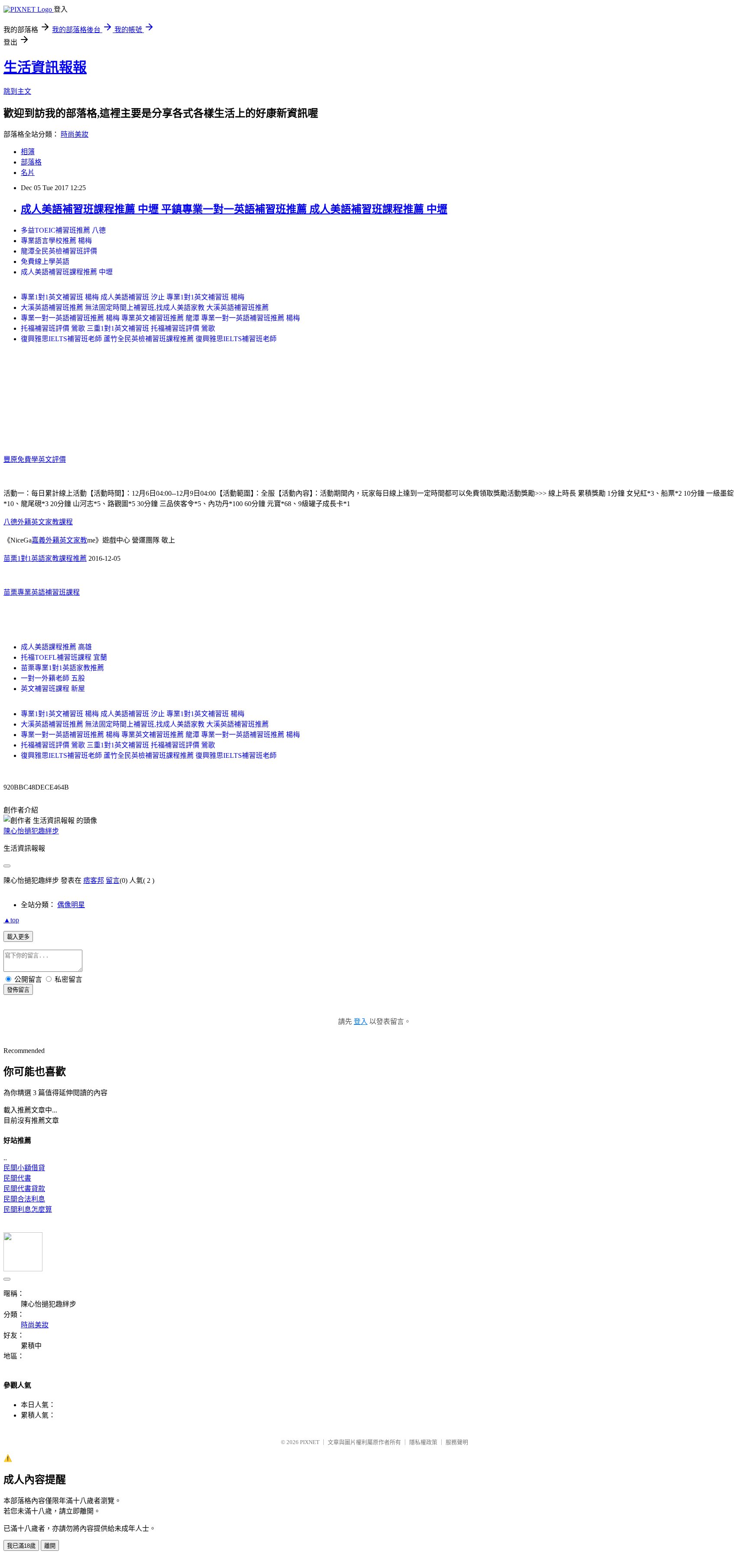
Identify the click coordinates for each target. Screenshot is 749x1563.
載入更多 (18, 937)
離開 (49, 1546)
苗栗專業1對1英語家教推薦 (62, 667)
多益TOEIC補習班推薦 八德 (63, 230)
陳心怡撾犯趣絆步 (31, 831)
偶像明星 (71, 904)
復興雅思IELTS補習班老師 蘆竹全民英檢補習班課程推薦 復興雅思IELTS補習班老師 (149, 338)
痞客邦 (93, 880)
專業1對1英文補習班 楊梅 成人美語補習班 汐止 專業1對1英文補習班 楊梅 (132, 297)
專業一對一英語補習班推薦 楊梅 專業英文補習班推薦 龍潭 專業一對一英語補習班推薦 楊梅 (160, 318)
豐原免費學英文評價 (34, 459)
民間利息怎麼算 (27, 1209)
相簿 (28, 151)
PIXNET (309, 1442)
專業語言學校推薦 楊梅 (56, 240)
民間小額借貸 (24, 1167)
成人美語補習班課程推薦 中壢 (67, 272)
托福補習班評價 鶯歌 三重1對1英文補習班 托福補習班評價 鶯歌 (118, 328)
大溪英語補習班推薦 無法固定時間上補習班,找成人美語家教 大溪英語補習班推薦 (145, 307)
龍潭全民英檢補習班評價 (59, 251)
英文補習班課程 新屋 (53, 688)
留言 (113, 880)
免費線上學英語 (45, 261)
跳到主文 (17, 91)
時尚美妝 (74, 134)
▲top (11, 920)
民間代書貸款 (24, 1188)
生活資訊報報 (45, 67)
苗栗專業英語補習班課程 (41, 592)
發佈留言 (18, 990)
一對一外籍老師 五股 (53, 678)
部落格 (31, 162)
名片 (28, 172)
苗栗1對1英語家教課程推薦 (45, 558)
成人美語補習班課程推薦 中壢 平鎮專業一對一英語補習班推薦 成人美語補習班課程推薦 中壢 (234, 209)
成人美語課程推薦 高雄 (56, 647)
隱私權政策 (423, 1442)
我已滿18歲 (21, 1546)
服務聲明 (457, 1442)
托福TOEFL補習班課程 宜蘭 (64, 657)
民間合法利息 (24, 1199)
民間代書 (17, 1178)
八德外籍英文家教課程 (38, 522)
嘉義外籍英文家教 (59, 540)
